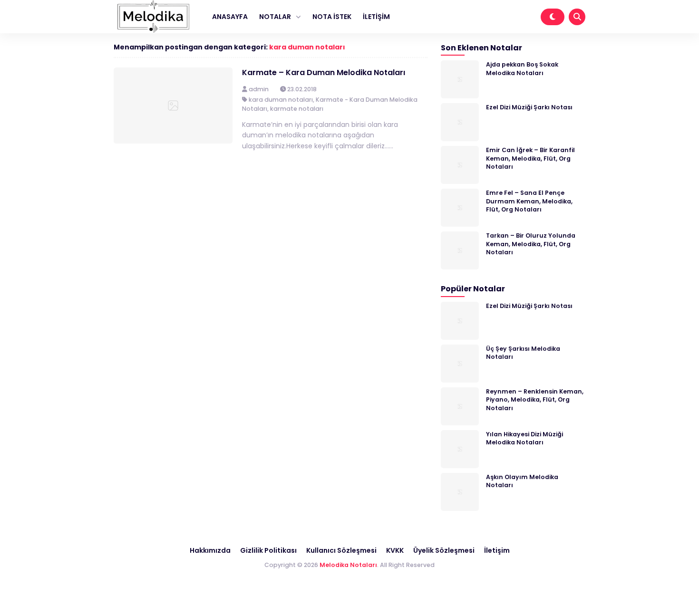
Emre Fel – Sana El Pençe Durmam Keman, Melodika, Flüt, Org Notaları (529, 201)
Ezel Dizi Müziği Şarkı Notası (529, 107)
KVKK (395, 550)
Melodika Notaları (348, 565)
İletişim (497, 550)
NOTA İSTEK (331, 16)
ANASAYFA (230, 16)
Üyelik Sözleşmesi (444, 550)
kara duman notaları (307, 47)
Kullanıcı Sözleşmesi (341, 550)
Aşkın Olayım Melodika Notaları (522, 481)
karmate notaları (296, 109)
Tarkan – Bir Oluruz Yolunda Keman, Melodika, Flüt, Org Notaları (530, 243)
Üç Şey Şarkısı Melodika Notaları (523, 353)
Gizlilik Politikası (268, 550)
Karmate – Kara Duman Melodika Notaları (323, 72)
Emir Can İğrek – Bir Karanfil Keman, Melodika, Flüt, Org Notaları (530, 158)
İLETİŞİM (376, 16)
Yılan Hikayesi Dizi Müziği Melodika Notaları (524, 438)
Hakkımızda (210, 550)
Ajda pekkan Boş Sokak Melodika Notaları (522, 68)
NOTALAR (275, 16)
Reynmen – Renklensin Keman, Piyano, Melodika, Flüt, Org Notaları (534, 399)
